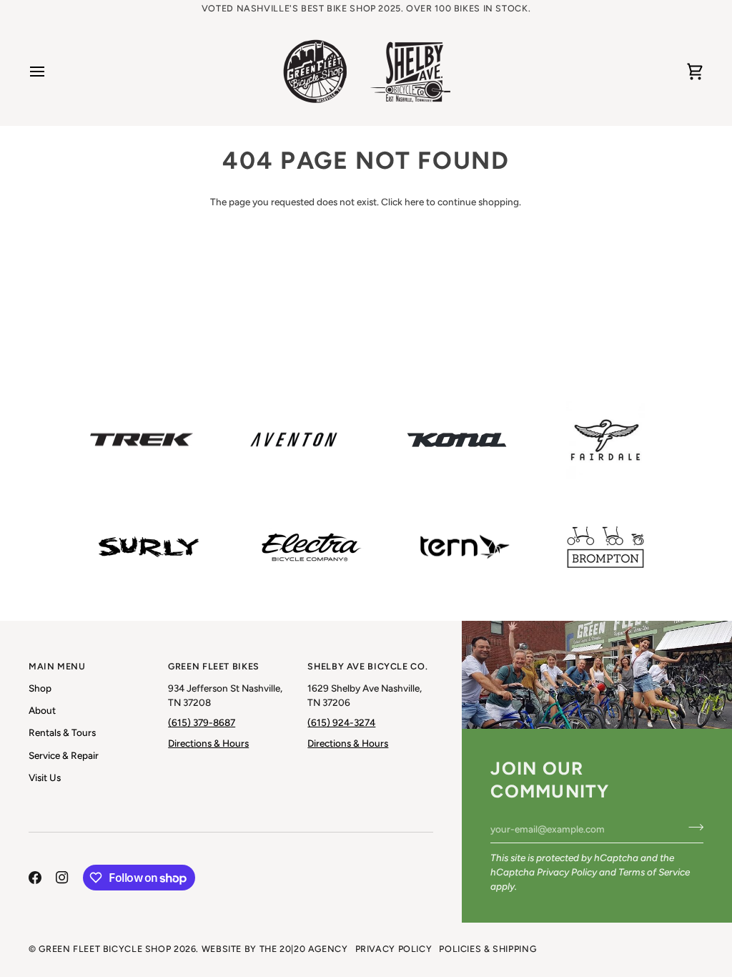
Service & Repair (64, 755)
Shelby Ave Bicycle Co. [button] (367, 666)
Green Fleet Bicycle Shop (105, 948)
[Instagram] (62, 877)
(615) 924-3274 (341, 722)
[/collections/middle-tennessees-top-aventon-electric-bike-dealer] (293, 440)
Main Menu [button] (57, 666)
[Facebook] (35, 877)
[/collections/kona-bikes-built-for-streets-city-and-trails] (457, 440)
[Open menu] (50, 71)
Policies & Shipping (487, 948)
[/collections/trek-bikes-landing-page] (141, 440)
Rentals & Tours (62, 732)
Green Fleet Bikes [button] (213, 666)
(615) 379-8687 (201, 722)
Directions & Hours (208, 743)
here (414, 201)
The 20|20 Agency (303, 948)
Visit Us (45, 777)
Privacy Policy (567, 872)
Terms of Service (654, 872)
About (42, 710)
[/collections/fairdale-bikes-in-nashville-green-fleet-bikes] (605, 440)
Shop (40, 688)
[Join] (691, 827)
